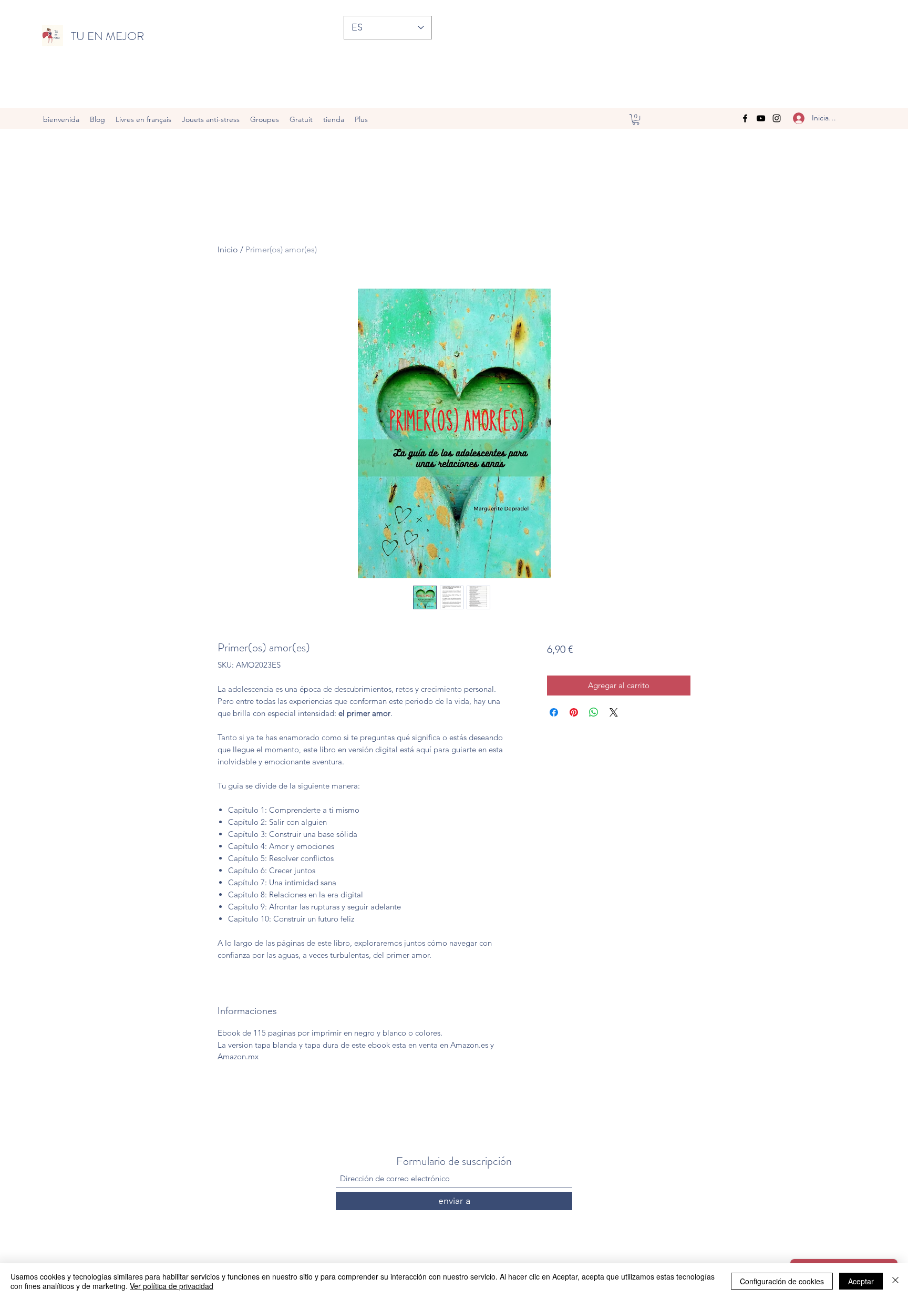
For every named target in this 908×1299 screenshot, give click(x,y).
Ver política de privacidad (171, 1286)
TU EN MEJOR (107, 36)
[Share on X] (613, 712)
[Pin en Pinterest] (573, 712)
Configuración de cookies (782, 1281)
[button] (636, 119)
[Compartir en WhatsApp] (593, 712)
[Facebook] (745, 118)
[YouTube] (761, 118)
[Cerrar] (895, 1281)
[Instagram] (776, 118)
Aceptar (861, 1281)
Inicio (228, 249)
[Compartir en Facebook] (554, 712)
